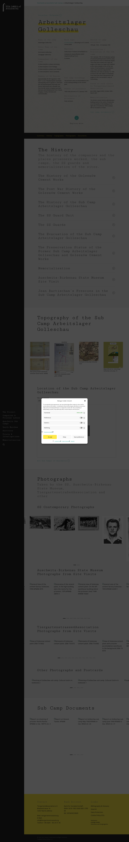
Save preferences (79, 437)
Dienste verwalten (48, 432)
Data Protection (66, 441)
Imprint (72, 441)
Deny (64, 437)
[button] (85, 401)
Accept (50, 437)
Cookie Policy (58, 441)
